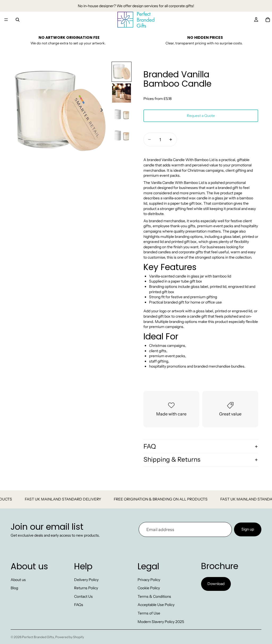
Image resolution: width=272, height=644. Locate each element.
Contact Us (83, 596)
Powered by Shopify (69, 637)
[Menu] (6, 20)
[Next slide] (103, 111)
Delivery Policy (86, 579)
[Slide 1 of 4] (121, 71)
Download (215, 584)
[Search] (17, 20)
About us (18, 579)
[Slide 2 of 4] (121, 93)
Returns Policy (86, 588)
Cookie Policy (149, 588)
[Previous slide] (16, 111)
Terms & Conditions (154, 596)
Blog (14, 588)
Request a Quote (201, 115)
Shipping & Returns (171, 459)
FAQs (78, 605)
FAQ (149, 446)
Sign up (247, 529)
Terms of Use (149, 613)
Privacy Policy (149, 579)
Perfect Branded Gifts (38, 637)
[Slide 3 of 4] (121, 114)
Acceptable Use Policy (156, 605)
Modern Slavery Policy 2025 (161, 621)
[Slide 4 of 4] (121, 135)
